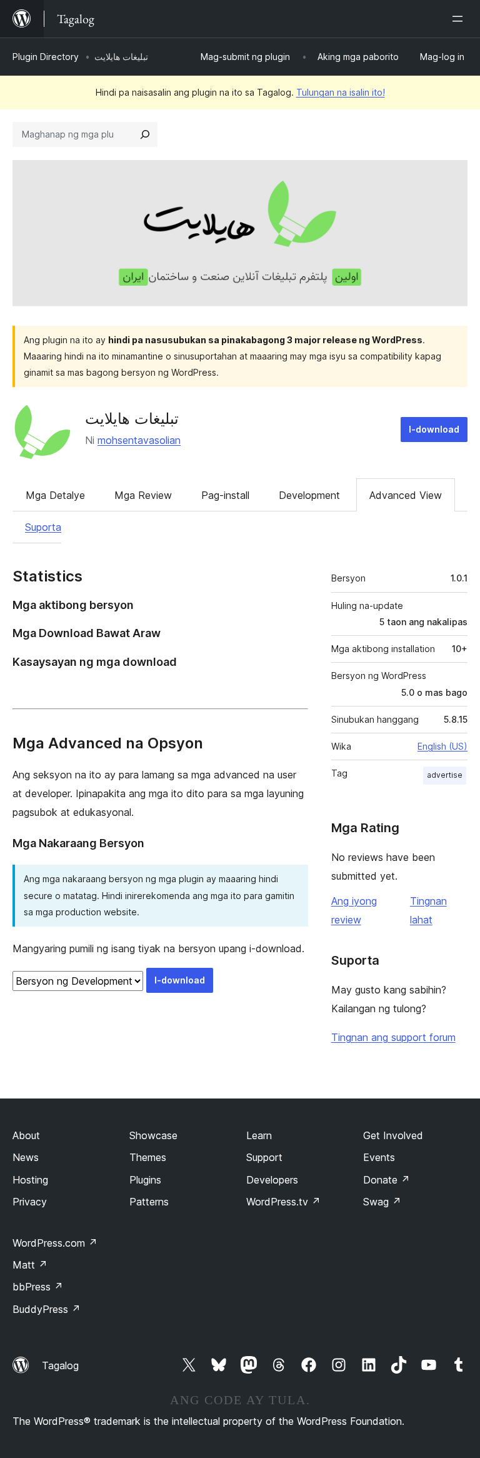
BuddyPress (46, 1309)
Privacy (29, 1201)
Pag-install (225, 495)
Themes (147, 1157)
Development (309, 495)
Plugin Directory (45, 56)
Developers (272, 1180)
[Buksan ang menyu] (460, 19)
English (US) (443, 746)
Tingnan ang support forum (393, 1037)
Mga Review (143, 495)
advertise (444, 775)
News (25, 1157)
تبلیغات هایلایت (132, 419)
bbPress (37, 1286)
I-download (434, 429)
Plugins (145, 1180)
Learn (259, 1135)
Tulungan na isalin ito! (340, 92)
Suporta (43, 527)
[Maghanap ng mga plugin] (145, 134)
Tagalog (60, 1365)
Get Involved (393, 1135)
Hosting (30, 1180)
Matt (30, 1265)
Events (379, 1157)
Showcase (153, 1135)
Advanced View (405, 495)
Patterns (149, 1201)
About (26, 1135)
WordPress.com (55, 1243)
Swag (382, 1201)
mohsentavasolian (139, 440)
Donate (386, 1180)
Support (264, 1157)
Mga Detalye (55, 495)
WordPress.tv (283, 1201)
